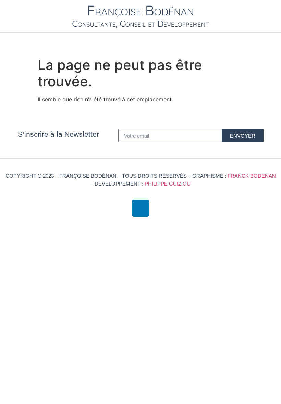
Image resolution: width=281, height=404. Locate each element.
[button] (273, 41)
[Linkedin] (140, 208)
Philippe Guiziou (168, 184)
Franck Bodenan (252, 176)
